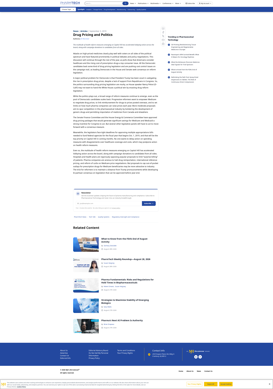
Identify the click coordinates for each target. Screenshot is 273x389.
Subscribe (147, 203)
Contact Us (64, 355)
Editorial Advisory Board (98, 350)
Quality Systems (141, 9)
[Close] (269, 384)
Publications (142, 3)
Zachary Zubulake (110, 246)
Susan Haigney (109, 263)
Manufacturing (121, 9)
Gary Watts (108, 307)
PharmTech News (80, 217)
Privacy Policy (94, 358)
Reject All (210, 384)
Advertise (64, 353)
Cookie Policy (21, 387)
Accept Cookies (226, 384)
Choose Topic (66, 9)
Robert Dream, (109, 286)
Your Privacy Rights (125, 353)
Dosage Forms (97, 9)
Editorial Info (65, 358)
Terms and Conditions (126, 350)
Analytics (89, 9)
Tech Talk (92, 217)
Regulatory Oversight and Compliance (125, 217)
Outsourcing (131, 9)
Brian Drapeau (109, 324)
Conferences (167, 3)
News (199, 371)
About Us (64, 350)
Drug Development (109, 9)
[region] (136, 384)
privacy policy (116, 208)
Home (181, 371)
